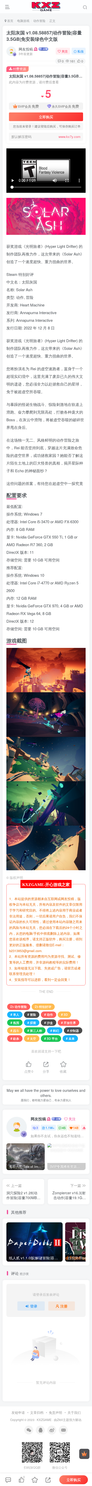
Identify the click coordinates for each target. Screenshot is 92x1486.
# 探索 (31, 1022)
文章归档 (36, 1412)
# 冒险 (31, 1014)
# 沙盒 (48, 1022)
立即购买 (46, 116)
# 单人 (14, 1014)
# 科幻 (54, 1030)
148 (75, 1127)
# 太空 (31, 1038)
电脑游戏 (23, 20)
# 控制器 (73, 1030)
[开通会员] (84, 1454)
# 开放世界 (68, 1022)
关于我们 (74, 1412)
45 (64, 1127)
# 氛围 (14, 1022)
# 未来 (70, 1038)
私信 (80, 51)
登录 (33, 1306)
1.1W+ (49, 1127)
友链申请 (18, 1412)
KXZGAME (44, 1420)
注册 (63, 1306)
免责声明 (55, 1412)
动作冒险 (39, 20)
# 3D (64, 1014)
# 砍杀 (14, 1038)
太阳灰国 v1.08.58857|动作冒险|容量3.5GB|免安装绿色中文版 (44, 35)
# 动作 (48, 1014)
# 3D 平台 (51, 1038)
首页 (9, 20)
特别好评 (45, 1006)
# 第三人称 (34, 1030)
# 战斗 (14, 1030)
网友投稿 (26, 49)
